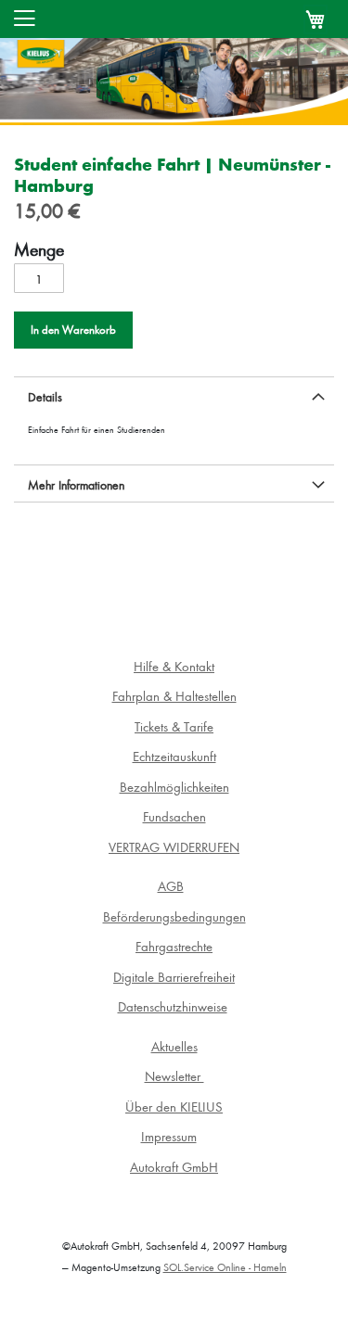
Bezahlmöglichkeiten (174, 786)
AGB (171, 886)
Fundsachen (174, 816)
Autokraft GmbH (174, 1167)
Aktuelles (174, 1046)
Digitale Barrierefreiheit (174, 977)
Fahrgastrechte (174, 946)
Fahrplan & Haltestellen (174, 696)
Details (45, 396)
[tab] (174, 394)
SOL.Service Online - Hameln (225, 1267)
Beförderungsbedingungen (174, 916)
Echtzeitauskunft (174, 756)
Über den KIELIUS (174, 1106)
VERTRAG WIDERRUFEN (174, 847)
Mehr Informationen (76, 484)
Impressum (169, 1136)
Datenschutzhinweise (172, 1006)
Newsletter (174, 1076)
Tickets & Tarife (174, 726)
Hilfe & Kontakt (174, 666)
